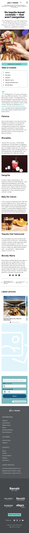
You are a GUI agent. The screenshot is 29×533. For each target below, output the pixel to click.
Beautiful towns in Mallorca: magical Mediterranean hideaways (12, 470)
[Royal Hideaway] (8, 499)
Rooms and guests (8, 389)
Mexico (4, 427)
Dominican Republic (7, 430)
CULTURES (6, 437)
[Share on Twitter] (13, 275)
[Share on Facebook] (10, 275)
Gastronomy (5, 460)
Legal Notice (12, 526)
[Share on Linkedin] (19, 275)
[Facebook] (14, 520)
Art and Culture (6, 316)
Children (4, 453)
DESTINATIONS (7, 417)
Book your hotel (14, 514)
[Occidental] (8, 506)
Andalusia (4, 420)
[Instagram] (17, 520)
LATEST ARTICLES (8, 465)
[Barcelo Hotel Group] (14, 410)
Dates (7, 383)
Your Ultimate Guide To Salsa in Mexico (20, 282)
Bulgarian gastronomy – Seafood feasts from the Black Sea (8, 282)
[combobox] (14, 380)
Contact (18, 526)
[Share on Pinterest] (16, 275)
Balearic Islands (6, 425)
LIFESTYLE (5, 447)
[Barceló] (14, 490)
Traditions (4, 442)
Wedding (4, 458)
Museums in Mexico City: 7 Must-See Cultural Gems (12, 319)
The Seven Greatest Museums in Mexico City (12, 468)
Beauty (4, 451)
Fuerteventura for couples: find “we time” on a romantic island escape (12, 473)
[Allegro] (20, 506)
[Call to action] (20, 520)
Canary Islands (6, 423)
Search (14, 396)
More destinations (7, 432)
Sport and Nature (6, 455)
